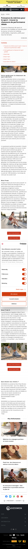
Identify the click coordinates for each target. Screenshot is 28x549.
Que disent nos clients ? (10, 61)
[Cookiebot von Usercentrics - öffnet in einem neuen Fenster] (20, 244)
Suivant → (19, 501)
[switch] (24, 274)
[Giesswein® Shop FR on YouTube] (13, 529)
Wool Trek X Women (14, 364)
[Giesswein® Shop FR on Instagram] (15, 529)
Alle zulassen (14, 294)
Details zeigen (19, 289)
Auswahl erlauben (14, 299)
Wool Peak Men (14, 238)
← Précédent (10, 501)
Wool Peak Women (14, 233)
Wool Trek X (7, 59)
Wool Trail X (7, 56)
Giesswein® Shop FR (10, 544)
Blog (2, 14)
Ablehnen (14, 303)
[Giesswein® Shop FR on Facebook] (11, 529)
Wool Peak (6, 54)
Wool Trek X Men (14, 369)
